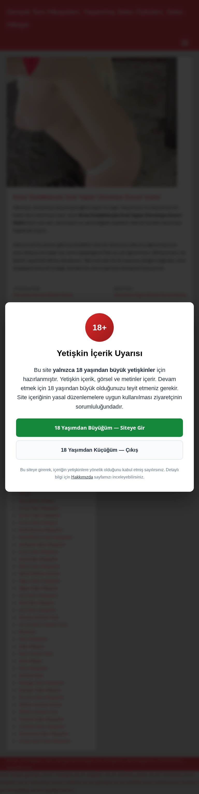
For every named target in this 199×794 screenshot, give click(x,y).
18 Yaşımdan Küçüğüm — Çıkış (99, 450)
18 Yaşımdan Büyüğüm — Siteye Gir (99, 427)
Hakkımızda (82, 477)
